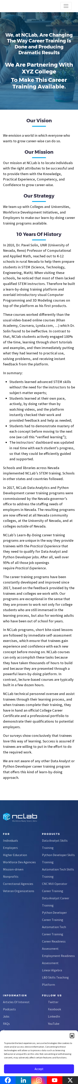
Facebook (54, 1009)
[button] (72, 1035)
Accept (39, 1069)
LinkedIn (54, 1016)
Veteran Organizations (18, 891)
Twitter (53, 1002)
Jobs (6, 1016)
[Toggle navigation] (66, 6)
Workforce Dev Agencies (19, 862)
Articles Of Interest (16, 1002)
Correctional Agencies (18, 884)
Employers (10, 848)
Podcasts (9, 1009)
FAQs (6, 1024)
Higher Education (15, 855)
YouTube (53, 1024)
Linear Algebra (52, 970)
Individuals (10, 840)
